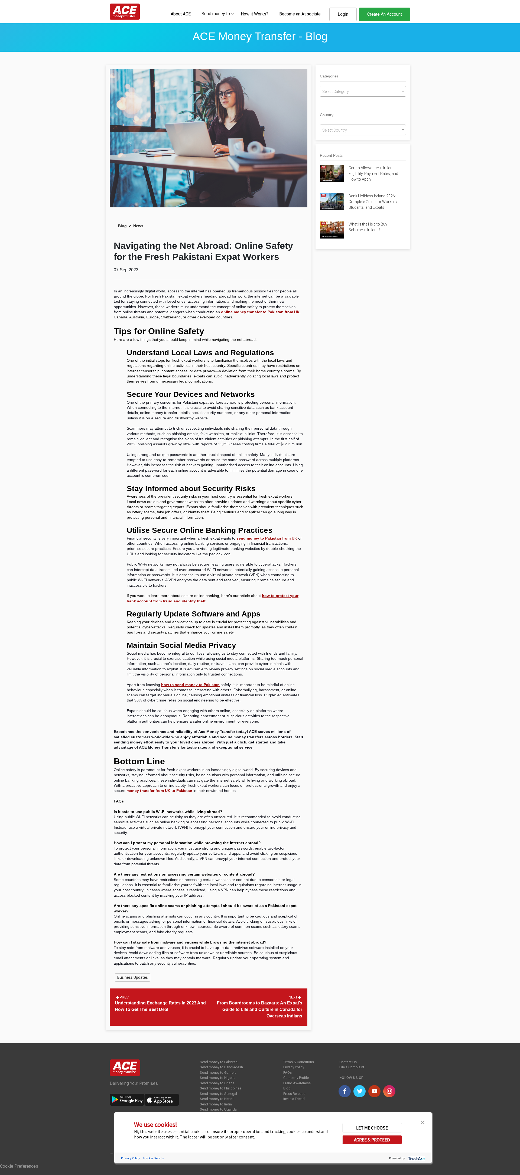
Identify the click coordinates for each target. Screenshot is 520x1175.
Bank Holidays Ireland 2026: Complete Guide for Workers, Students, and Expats (373, 202)
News (138, 226)
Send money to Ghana (217, 1083)
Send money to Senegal (218, 1094)
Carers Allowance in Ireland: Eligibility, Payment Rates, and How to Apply (373, 173)
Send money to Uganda (218, 1109)
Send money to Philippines (220, 1088)
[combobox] (216, 13)
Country (326, 115)
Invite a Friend (294, 1099)
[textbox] (216, 13)
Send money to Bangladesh (221, 1067)
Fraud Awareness (297, 1083)
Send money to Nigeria (217, 1078)
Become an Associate (300, 14)
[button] (422, 1122)
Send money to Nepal (216, 1099)
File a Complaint (351, 1067)
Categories (329, 76)
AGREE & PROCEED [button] (372, 1140)
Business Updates (132, 977)
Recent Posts (331, 155)
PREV (124, 997)
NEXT (293, 997)
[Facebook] (345, 1091)
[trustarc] (416, 1157)
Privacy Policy (293, 1067)
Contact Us (348, 1062)
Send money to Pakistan (219, 1062)
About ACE (181, 14)
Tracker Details (153, 1158)
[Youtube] (374, 1091)
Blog (122, 226)
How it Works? (254, 14)
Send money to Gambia (218, 1072)
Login (343, 14)
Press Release (294, 1094)
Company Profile (296, 1078)
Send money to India (216, 1104)
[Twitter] (359, 1091)
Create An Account (384, 14)
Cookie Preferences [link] (19, 1166)
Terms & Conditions (298, 1062)
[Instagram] (389, 1091)
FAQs (287, 1072)
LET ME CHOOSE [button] (372, 1128)
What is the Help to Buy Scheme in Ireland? (368, 227)
